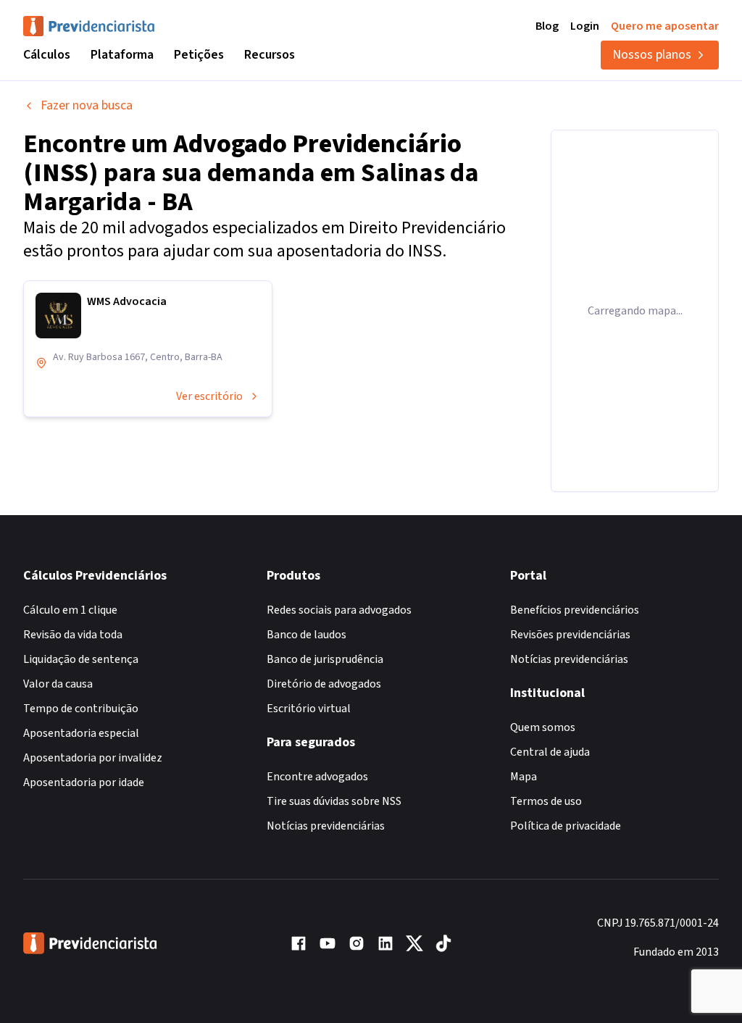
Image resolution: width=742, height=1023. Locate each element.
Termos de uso (546, 801)
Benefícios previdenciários (574, 610)
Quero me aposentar (665, 26)
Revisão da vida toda (72, 634)
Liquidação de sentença (80, 659)
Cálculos (46, 55)
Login (584, 26)
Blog (547, 26)
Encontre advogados (317, 776)
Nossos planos (651, 55)
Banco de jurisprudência (325, 659)
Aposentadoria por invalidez (92, 757)
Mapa (523, 776)
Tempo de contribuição (80, 708)
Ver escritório (209, 396)
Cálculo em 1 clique (70, 610)
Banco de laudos (306, 634)
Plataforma (122, 55)
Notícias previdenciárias (326, 825)
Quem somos (542, 727)
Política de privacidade (565, 825)
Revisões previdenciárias (570, 634)
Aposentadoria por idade (83, 782)
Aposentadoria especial (81, 733)
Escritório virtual (309, 708)
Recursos (269, 55)
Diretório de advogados (324, 683)
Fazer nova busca (87, 105)
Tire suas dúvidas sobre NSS (334, 801)
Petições (199, 55)
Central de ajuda (550, 752)
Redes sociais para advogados (339, 610)
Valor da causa (58, 683)
